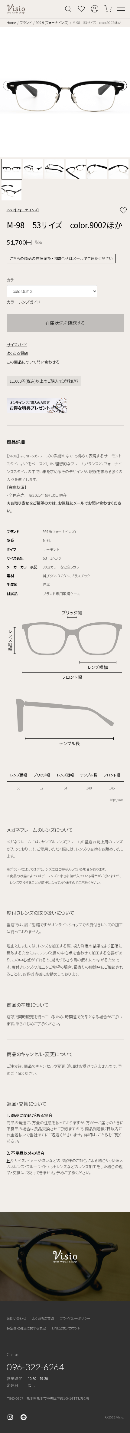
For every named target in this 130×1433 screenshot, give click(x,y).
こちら (103, 1135)
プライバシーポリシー (75, 1318)
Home (11, 22)
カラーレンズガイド (24, 302)
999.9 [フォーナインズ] (52, 22)
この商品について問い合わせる (33, 362)
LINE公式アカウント (66, 1328)
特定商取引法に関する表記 (26, 1328)
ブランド (26, 22)
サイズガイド (17, 345)
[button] (122, 86)
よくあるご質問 (43, 1318)
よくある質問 (17, 353)
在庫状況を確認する (65, 323)
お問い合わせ (16, 1318)
